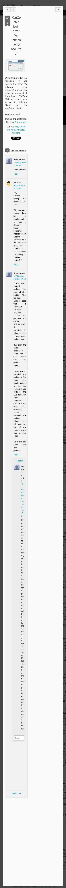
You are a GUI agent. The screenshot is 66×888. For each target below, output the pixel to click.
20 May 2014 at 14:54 (20, 164)
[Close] (58, 9)
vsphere (16, 132)
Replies (20, 460)
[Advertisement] (44, 64)
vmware (20, 129)
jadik (16, 182)
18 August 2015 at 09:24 (19, 185)
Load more (16, 793)
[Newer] (8, 9)
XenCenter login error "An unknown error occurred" (16, 35)
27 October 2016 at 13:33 (22, 499)
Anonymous (20, 121)
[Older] (13, 9)
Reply (16, 173)
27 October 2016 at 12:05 (20, 277)
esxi (16, 126)
